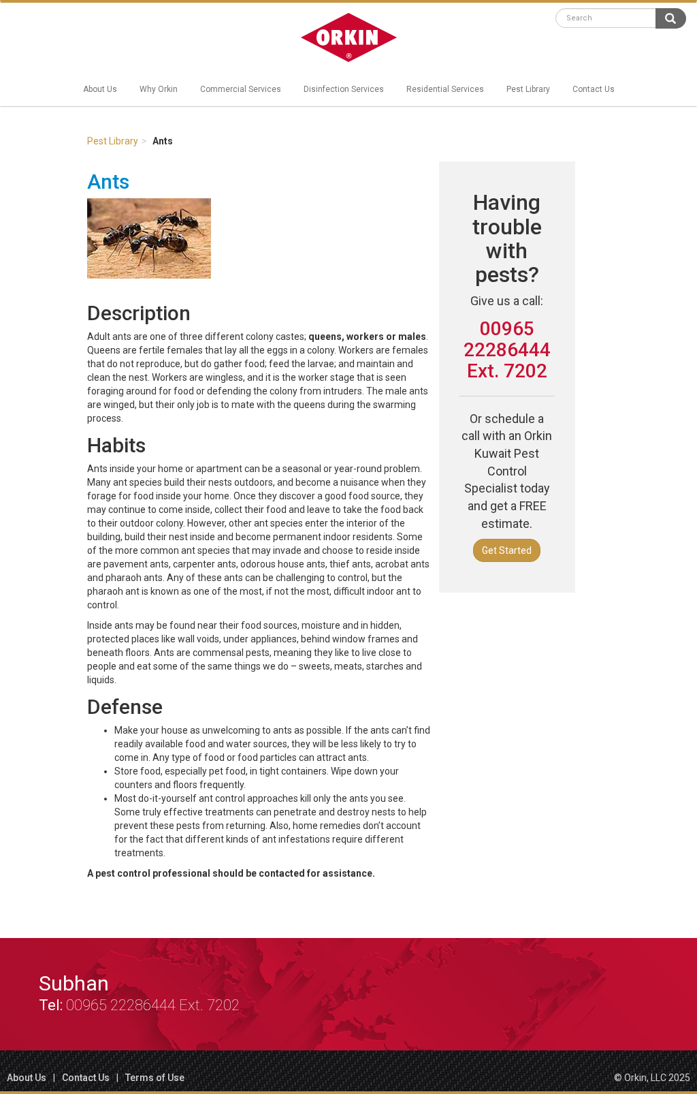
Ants (108, 181)
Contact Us (593, 89)
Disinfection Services (344, 89)
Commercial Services (240, 89)
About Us (100, 89)
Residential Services (445, 89)
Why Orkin (159, 89)
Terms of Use (154, 1077)
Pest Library (528, 89)
